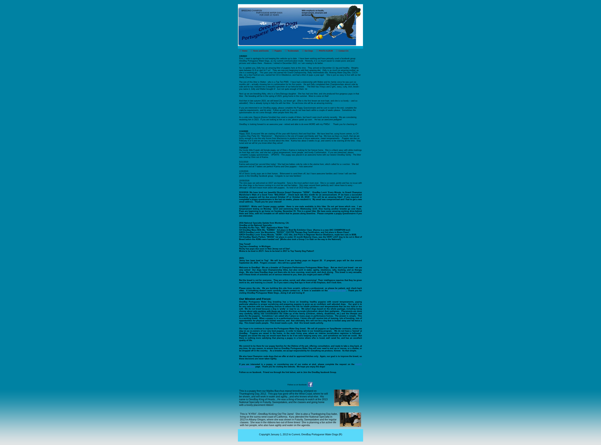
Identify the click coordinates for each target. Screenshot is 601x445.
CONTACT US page (337, 291)
